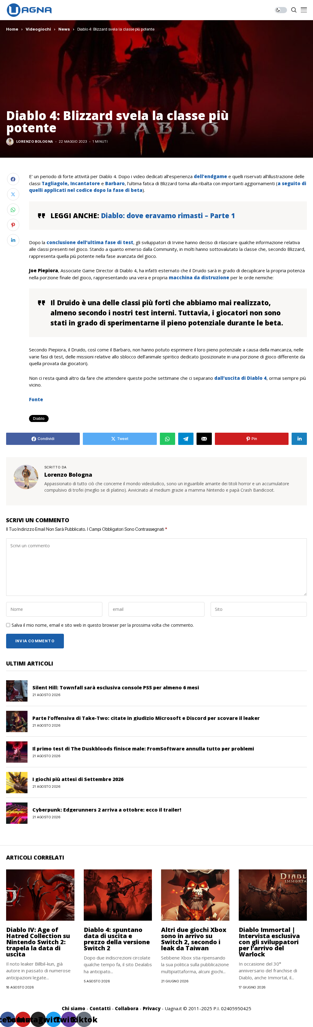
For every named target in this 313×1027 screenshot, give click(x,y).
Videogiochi (38, 29)
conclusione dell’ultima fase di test (89, 242)
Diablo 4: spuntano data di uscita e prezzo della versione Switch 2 (117, 939)
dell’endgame (210, 176)
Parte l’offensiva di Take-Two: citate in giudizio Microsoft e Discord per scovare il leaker (146, 718)
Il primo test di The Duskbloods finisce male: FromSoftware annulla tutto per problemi (143, 748)
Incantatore (85, 183)
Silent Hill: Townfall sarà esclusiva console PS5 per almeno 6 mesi (115, 687)
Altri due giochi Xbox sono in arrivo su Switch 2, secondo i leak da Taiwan (193, 939)
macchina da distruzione (199, 277)
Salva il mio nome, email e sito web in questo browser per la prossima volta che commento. (103, 625)
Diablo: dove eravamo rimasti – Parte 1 (168, 215)
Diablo (39, 418)
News (64, 29)
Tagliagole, (55, 183)
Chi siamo (73, 1008)
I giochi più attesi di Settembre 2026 (77, 779)
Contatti (100, 1008)
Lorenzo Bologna (34, 142)
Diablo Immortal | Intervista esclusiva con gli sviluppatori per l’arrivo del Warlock (269, 942)
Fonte (36, 399)
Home (12, 29)
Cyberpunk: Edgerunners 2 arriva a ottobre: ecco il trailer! (106, 809)
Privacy (151, 1008)
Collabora (126, 1008)
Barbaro (115, 183)
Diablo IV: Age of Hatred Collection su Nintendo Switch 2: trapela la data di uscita (38, 942)
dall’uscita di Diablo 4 (240, 378)
